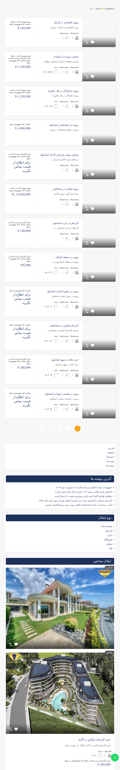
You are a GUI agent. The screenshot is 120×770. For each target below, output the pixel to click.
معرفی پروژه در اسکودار (66, 56)
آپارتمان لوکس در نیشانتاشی (64, 325)
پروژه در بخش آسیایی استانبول (63, 291)
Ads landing (106, 526)
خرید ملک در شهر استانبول (65, 359)
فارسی (111, 448)
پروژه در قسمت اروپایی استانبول (62, 393)
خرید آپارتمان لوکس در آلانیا (94, 739)
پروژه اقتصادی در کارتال (66, 22)
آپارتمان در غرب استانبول (66, 223)
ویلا (110, 548)
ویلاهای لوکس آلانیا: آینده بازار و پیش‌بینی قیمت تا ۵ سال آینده (83, 496)
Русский (110, 466)
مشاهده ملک (99, 41)
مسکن (109, 544)
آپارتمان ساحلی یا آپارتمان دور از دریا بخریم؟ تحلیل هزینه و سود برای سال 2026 (75, 500)
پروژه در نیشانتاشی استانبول (64, 125)
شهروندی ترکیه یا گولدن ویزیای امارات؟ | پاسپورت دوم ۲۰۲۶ (84, 487)
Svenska (110, 461)
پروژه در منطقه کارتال (67, 257)
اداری (109, 535)
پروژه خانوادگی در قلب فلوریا (63, 90)
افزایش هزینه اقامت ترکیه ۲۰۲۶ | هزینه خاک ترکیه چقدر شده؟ (83, 492)
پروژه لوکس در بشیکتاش (66, 188)
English (110, 453)
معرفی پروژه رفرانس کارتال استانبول (59, 154)
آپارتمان (108, 531)
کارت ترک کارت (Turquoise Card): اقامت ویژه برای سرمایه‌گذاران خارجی (78, 505)
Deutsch (110, 457)
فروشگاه (108, 539)
